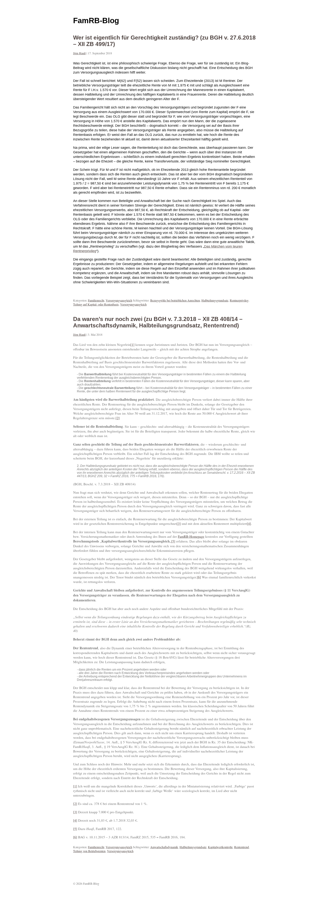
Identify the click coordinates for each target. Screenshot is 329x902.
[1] (132, 344)
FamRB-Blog (96, 20)
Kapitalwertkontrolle (220, 847)
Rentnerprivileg (239, 300)
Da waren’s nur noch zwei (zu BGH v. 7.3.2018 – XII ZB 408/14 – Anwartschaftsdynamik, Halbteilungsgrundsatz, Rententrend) (158, 322)
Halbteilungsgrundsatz (214, 300)
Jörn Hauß (79, 53)
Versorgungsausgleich (119, 300)
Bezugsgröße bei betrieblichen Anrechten (175, 300)
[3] (179, 523)
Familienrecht (96, 300)
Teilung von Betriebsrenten (89, 851)
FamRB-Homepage (191, 536)
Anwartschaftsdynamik (164, 847)
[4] (249, 523)
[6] (199, 577)
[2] (118, 418)
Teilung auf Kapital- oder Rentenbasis (96, 304)
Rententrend (241, 847)
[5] (173, 541)
